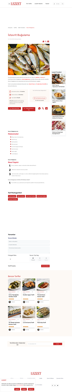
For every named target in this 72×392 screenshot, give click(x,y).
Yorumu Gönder (45, 265)
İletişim (21, 378)
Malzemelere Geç (15, 108)
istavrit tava (32, 84)
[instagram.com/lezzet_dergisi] (55, 385)
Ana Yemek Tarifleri (31, 196)
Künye (12, 378)
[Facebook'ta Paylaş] (48, 41)
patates (37, 77)
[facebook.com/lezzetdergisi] (52, 385)
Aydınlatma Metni (31, 378)
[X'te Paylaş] (46, 41)
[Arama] (62, 3)
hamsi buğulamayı (26, 79)
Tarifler (15, 27)
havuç (42, 77)
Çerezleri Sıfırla (60, 378)
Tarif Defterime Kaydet (40, 98)
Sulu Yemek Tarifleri (41, 196)
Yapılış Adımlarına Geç (30, 109)
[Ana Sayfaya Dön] (36, 373)
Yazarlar (47, 3)
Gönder (57, 343)
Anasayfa (10, 27)
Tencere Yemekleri (13, 199)
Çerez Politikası (50, 378)
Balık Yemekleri (21, 27)
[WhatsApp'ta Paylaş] (43, 41)
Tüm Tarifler (29, 3)
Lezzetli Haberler (39, 3)
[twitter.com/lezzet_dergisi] (57, 385)
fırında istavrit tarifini (41, 84)
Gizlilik (40, 378)
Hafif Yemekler (12, 196)
